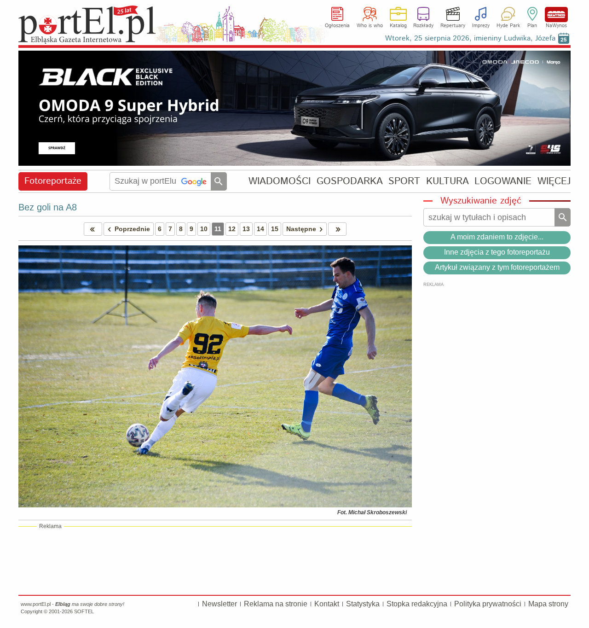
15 (274, 229)
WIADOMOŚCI (279, 181)
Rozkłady (423, 25)
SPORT (404, 181)
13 (246, 229)
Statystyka (363, 604)
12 (232, 229)
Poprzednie (132, 229)
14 (260, 229)
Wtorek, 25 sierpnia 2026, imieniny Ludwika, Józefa (470, 38)
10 (204, 229)
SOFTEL (84, 611)
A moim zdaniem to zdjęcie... (496, 237)
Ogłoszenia (337, 25)
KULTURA (447, 181)
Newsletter (219, 604)
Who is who (370, 25)
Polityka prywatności (487, 604)
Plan (532, 25)
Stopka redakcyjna (417, 604)
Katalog (398, 25)
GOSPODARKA (350, 181)
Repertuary (452, 25)
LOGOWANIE (502, 181)
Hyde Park (508, 25)
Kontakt (326, 604)
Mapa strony (548, 604)
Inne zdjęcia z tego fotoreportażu (497, 252)
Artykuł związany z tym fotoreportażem (497, 267)
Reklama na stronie (275, 604)
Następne (301, 229)
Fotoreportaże (52, 181)
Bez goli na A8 (47, 207)
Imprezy (481, 25)
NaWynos (556, 14)
